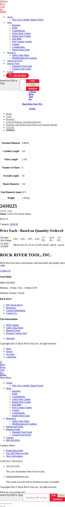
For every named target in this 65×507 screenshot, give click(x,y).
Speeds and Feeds (14, 61)
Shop (9, 22)
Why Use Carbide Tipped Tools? (28, 19)
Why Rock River (14, 305)
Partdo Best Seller (14, 450)
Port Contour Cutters (22, 41)
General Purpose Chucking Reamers (23, 122)
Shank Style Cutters (21, 36)
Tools (8, 116)
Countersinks (18, 47)
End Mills (16, 39)
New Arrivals (14, 456)
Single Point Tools (21, 49)
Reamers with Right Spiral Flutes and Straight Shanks (31, 124)
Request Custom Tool (16, 333)
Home (9, 114)
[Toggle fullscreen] (4, 503)
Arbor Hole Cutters (21, 33)
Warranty (10, 338)
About (10, 17)
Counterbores (18, 30)
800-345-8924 (20, 75)
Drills (14, 28)
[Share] (7, 503)
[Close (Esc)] (10, 503)
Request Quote (13, 63)
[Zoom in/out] (1, 503)
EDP (33, 81)
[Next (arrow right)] (4, 506)
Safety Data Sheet (20, 55)
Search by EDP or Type (8, 82)
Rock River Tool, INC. (32, 104)
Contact (10, 72)
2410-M (10, 127)
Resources (11, 52)
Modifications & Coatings (24, 58)
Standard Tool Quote (22, 66)
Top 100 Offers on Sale (17, 453)
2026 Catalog (12, 325)
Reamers (16, 25)
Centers (15, 44)
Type (33, 85)
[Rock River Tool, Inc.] (32, 6)
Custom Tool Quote (21, 69)
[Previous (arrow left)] (1, 506)
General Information (15, 310)
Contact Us (5, 271)
